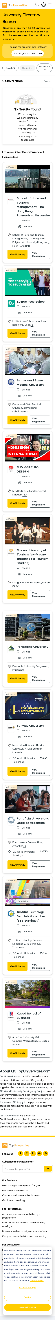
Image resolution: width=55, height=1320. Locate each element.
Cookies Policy (37, 1280)
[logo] (14, 4)
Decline (27, 1297)
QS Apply (18, 1102)
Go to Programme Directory (26, 53)
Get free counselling (13, 1200)
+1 (18, 586)
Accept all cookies (27, 1307)
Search (9, 68)
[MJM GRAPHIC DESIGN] (11, 468)
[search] (37, 4)
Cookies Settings (27, 1287)
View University (17, 254)
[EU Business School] (11, 303)
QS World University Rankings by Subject (22, 1091)
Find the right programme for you (21, 1185)
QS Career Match (9, 1115)
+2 (26, 411)
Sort (46, 81)
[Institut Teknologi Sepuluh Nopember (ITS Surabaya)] (11, 913)
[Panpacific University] (11, 648)
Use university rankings (15, 1190)
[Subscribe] (48, 1169)
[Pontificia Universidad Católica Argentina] (11, 819)
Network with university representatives (24, 1231)
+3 (32, 325)
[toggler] (50, 4)
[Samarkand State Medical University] (11, 381)
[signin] (43, 4)
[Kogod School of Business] (11, 1014)
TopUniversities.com (11, 1076)
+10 (24, 495)
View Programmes (38, 254)
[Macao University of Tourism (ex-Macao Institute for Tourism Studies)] (11, 551)
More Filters (44, 66)
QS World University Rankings (31, 1087)
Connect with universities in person (21, 1195)
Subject (26, 68)
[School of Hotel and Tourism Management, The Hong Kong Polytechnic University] (11, 199)
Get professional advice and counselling (24, 1236)
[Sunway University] (11, 727)
